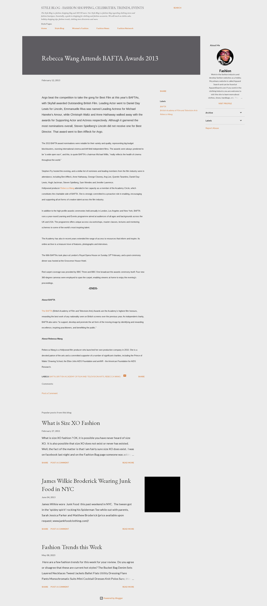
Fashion (225, 71)
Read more (128, 462)
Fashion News (103, 28)
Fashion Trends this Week (72, 547)
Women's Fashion (80, 28)
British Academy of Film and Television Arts (178, 110)
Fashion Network (125, 28)
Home (44, 28)
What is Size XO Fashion (71, 423)
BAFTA (163, 106)
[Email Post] (124, 376)
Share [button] (163, 91)
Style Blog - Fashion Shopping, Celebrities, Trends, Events (92, 8)
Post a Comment (50, 393)
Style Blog (59, 28)
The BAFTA (47, 311)
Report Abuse (212, 128)
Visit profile (225, 103)
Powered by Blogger (113, 598)
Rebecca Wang (67, 188)
